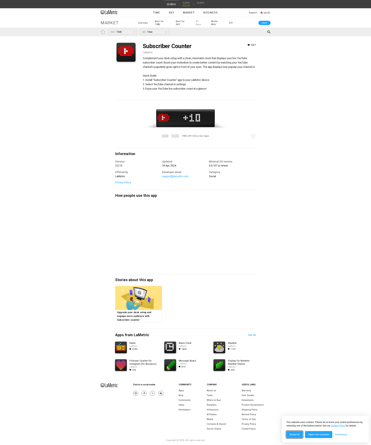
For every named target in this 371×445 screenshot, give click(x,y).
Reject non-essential (318, 434)
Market (189, 12)
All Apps (198, 23)
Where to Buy (214, 400)
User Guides (248, 395)
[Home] (116, 12)
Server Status (214, 429)
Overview (143, 23)
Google (160, 393)
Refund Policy (249, 414)
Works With (214, 23)
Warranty (246, 390)
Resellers (212, 405)
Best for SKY (180, 23)
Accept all (295, 434)
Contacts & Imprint (216, 424)
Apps (181, 390)
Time (156, 12)
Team (210, 395)
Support (253, 12)
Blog (181, 395)
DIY (231, 23)
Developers (184, 409)
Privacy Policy (123, 182)
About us (211, 390)
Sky (171, 12)
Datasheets (248, 400)
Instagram (135, 393)
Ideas (181, 405)
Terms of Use (249, 419)
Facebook (144, 393)
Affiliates (212, 414)
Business (210, 12)
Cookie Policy (338, 425)
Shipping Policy (250, 409)
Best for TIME (159, 23)
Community (185, 400)
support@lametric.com (175, 176)
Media (210, 419)
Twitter (152, 393)
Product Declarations (253, 405)
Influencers (213, 409)
